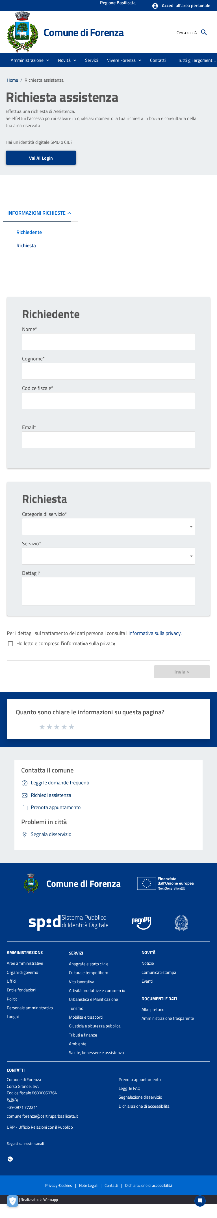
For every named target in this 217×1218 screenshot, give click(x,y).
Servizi (76, 953)
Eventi (147, 981)
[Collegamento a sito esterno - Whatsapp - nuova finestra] (10, 1158)
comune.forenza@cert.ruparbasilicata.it (42, 1116)
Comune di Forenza (84, 32)
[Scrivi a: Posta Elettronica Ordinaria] (60, 1121)
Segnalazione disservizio (140, 1097)
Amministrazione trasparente (168, 1018)
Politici (12, 999)
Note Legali (88, 1185)
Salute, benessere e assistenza (96, 1052)
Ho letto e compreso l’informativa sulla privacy (65, 643)
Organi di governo (22, 972)
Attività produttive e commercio (97, 990)
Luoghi (13, 1016)
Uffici (11, 981)
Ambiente (77, 1043)
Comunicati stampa (159, 972)
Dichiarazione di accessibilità (144, 1106)
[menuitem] (158, 60)
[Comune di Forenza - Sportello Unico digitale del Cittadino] (22, 32)
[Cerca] (204, 32)
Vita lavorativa (81, 981)
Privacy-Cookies (58, 1185)
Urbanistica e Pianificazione (93, 999)
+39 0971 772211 (22, 1107)
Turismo (76, 1008)
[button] (181, 6)
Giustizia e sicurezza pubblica (95, 1026)
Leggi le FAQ (129, 1088)
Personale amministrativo (30, 1007)
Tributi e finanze (83, 1035)
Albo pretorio (153, 1009)
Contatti (16, 1070)
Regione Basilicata (118, 3)
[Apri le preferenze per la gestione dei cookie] (14, 1202)
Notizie (148, 963)
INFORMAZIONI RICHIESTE (36, 213)
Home (12, 80)
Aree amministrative (25, 963)
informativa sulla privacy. (155, 633)
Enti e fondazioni (21, 990)
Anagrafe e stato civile (88, 964)
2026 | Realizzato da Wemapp (33, 1199)
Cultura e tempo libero (88, 972)
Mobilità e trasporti (86, 1017)
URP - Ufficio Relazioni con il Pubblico (40, 1127)
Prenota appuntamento (140, 1079)
